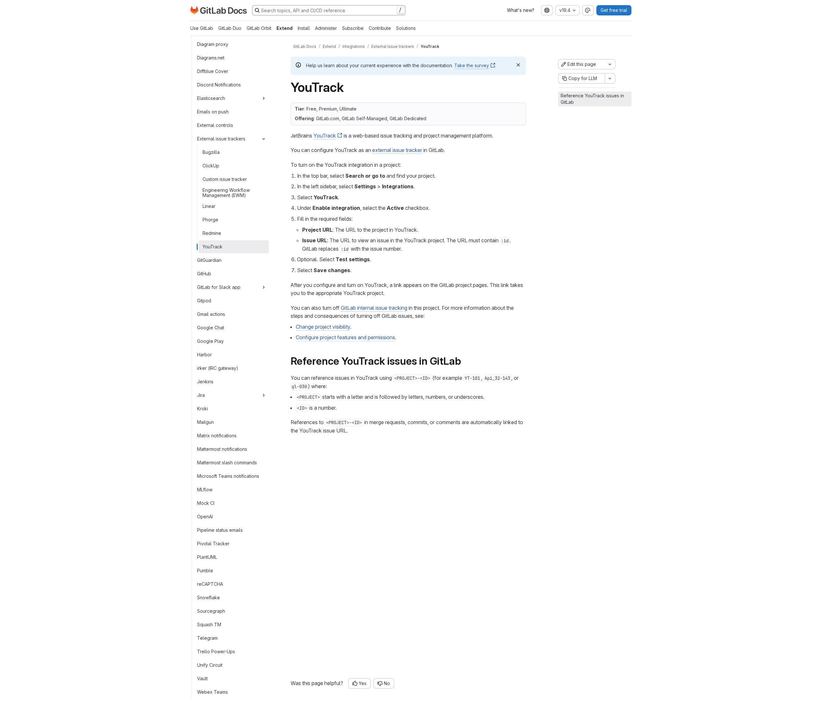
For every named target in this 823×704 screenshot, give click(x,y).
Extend (284, 28)
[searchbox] (328, 10)
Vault (202, 678)
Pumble (205, 570)
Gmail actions (211, 314)
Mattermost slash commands (227, 462)
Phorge (210, 219)
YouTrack (212, 246)
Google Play (210, 341)
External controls (215, 125)
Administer (326, 28)
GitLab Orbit (259, 28)
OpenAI (205, 516)
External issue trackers (221, 138)
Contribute (380, 28)
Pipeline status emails (220, 530)
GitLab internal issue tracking (374, 308)
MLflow (205, 489)
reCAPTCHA (210, 584)
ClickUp (211, 165)
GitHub (204, 273)
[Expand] (263, 98)
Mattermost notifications (222, 449)
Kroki (202, 408)
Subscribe (353, 28)
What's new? (520, 10)
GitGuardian (209, 260)
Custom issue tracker (225, 179)
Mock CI (205, 503)
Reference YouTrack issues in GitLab (592, 99)
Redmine (212, 233)
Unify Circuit (209, 665)
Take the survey (471, 65)
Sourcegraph (211, 611)
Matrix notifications (217, 435)
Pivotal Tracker (213, 543)
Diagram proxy (212, 44)
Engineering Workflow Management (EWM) (226, 192)
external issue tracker (397, 150)
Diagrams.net (210, 57)
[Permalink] (465, 361)
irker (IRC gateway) (217, 368)
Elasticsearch (211, 98)
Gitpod (204, 300)
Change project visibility (323, 327)
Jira (201, 395)
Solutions (406, 28)
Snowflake (208, 597)
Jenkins (205, 381)
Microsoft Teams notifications (228, 476)
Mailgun (205, 422)
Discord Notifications (219, 84)
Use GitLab (201, 28)
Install (304, 28)
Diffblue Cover (212, 71)
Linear (209, 206)
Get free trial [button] (614, 10)
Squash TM (209, 624)
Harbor (204, 354)
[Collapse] (263, 139)
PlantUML (207, 557)
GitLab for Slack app (218, 287)
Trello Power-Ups (216, 651)
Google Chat (210, 327)
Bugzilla (211, 152)
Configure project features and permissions (345, 337)
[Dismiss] (518, 65)
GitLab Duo (229, 28)
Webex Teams (212, 692)
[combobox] (547, 10)
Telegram (207, 638)
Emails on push (213, 111)
